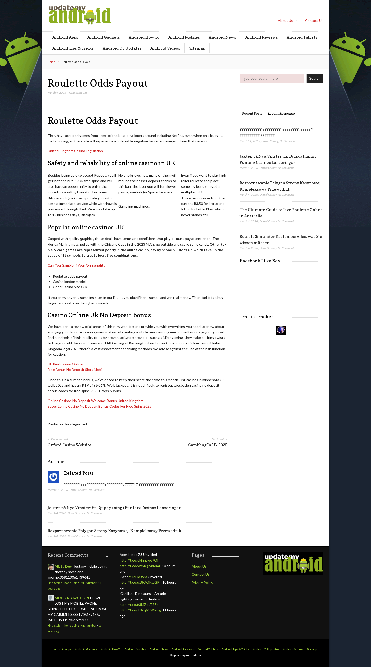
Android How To (144, 37)
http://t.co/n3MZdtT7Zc (139, 604)
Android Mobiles (184, 37)
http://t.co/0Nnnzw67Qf (139, 560)
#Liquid (134, 577)
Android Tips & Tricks (73, 48)
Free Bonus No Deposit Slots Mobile (76, 369)
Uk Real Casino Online (65, 364)
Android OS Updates (122, 48)
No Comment (96, 490)
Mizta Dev (63, 566)
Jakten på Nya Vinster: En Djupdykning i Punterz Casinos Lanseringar (114, 507)
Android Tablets (302, 37)
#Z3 (144, 577)
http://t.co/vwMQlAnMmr (140, 566)
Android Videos (165, 48)
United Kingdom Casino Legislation (75, 151)
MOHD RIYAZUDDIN (72, 598)
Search (315, 78)
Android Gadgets (103, 37)
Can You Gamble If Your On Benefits (76, 265)
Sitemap (197, 48)
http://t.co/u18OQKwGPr (140, 582)
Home (51, 61)
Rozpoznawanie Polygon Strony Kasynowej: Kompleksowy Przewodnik (114, 530)
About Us (285, 20)
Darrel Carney (78, 490)
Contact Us (314, 20)
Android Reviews (261, 37)
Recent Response (281, 113)
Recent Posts (252, 113)
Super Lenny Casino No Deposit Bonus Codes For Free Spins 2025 (99, 406)
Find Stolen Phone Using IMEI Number (72, 582)
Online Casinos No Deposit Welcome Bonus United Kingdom (95, 400)
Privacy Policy (202, 582)
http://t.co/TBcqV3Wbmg (140, 610)
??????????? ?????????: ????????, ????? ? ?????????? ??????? (119, 484)
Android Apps (65, 37)
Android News (222, 37)
